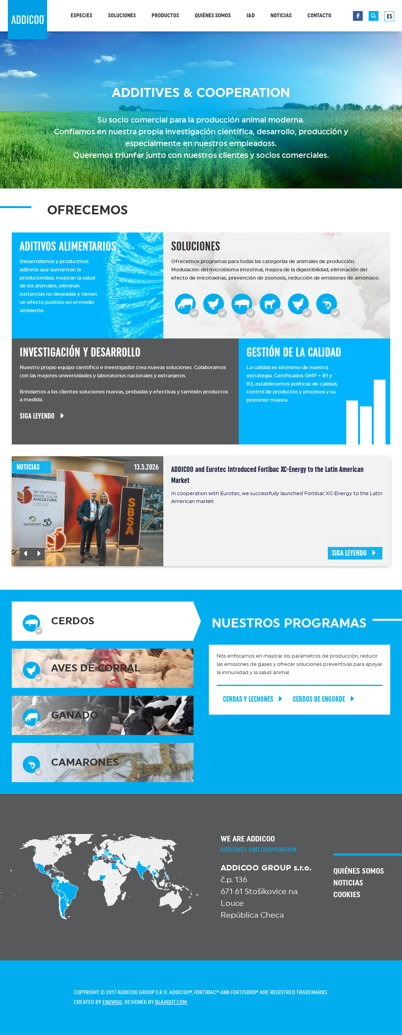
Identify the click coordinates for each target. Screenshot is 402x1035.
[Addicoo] (27, 19)
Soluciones (122, 15)
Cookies (346, 895)
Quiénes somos (213, 15)
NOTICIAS (348, 883)
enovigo (112, 1002)
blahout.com (171, 1002)
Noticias (281, 15)
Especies (81, 15)
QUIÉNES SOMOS (358, 871)
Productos (165, 15)
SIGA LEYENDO (37, 416)
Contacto (319, 15)
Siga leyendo (349, 553)
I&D (251, 15)
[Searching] (373, 16)
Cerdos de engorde (319, 699)
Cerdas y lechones (248, 699)
